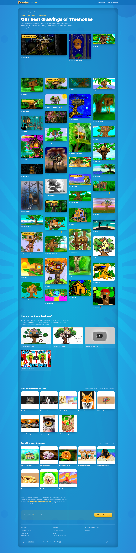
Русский (52, 542)
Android (87, 530)
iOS (86, 533)
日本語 (59, 542)
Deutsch (38, 542)
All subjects (101, 2)
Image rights (25, 535)
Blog (54, 533)
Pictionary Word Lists (59, 535)
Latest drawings (26, 530)
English (31, 542)
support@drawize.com (108, 542)
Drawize (23, 12)
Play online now (113, 2)
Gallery (29, 12)
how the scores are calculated (39, 502)
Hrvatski (45, 542)
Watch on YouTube (28, 346)
